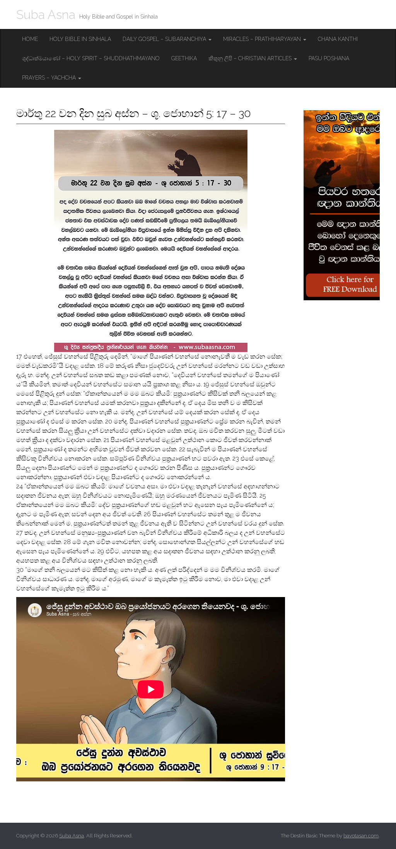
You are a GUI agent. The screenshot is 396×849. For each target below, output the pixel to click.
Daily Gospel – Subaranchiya (165, 39)
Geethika (184, 58)
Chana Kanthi (338, 39)
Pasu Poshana (329, 58)
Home (30, 39)
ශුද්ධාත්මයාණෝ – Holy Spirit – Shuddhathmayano (91, 58)
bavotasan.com (361, 836)
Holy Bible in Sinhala (80, 39)
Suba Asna (45, 14)
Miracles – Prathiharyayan (262, 39)
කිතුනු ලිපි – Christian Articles (250, 58)
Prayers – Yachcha (49, 78)
